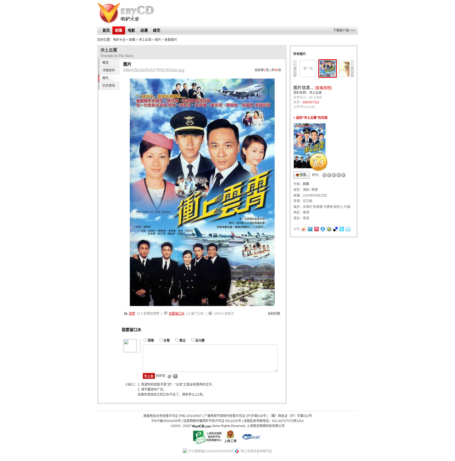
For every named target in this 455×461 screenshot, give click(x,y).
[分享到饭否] (341, 229)
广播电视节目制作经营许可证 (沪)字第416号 (235, 416)
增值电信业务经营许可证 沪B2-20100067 (172, 416)
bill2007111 (311, 102)
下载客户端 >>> (344, 30)
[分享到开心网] (316, 229)
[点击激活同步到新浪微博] (169, 376)
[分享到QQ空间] (329, 229)
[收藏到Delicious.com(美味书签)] (335, 229)
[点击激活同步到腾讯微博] (174, 376)
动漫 (144, 30)
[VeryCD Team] (201, 426)
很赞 (132, 314)
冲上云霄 (145, 40)
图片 (158, 40)
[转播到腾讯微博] (310, 229)
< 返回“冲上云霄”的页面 (310, 118)
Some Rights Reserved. (229, 426)
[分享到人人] (322, 229)
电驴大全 (119, 40)
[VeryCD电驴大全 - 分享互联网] (125, 13)
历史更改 (108, 86)
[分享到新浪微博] (303, 229)
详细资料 (108, 70)
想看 (303, 175)
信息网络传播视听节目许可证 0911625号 (212, 421)
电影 (131, 30)
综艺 (156, 30)
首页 (106, 30)
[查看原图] (323, 88)
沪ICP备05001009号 (166, 421)
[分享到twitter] (348, 229)
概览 (105, 63)
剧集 (118, 30)
